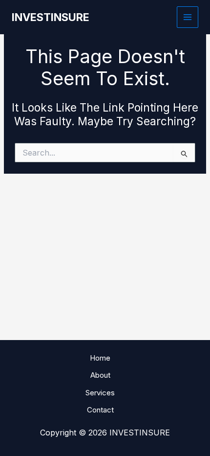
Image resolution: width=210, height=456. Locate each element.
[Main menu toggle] (188, 17)
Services (100, 392)
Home (100, 358)
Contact (100, 409)
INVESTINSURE (50, 17)
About (100, 375)
